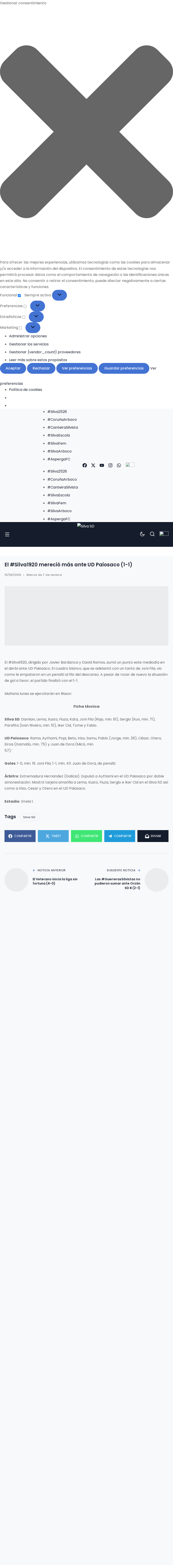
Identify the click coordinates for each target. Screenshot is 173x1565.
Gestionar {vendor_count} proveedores (45, 352)
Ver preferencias (77, 368)
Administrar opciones (28, 336)
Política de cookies (25, 389)
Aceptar (13, 368)
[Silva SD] (86, 534)
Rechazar (41, 368)
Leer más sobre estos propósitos (38, 360)
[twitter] (93, 465)
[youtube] (102, 465)
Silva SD (29, 817)
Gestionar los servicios (29, 344)
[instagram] (110, 465)
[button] (86, 132)
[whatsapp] (119, 465)
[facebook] (84, 465)
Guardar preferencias (124, 368)
